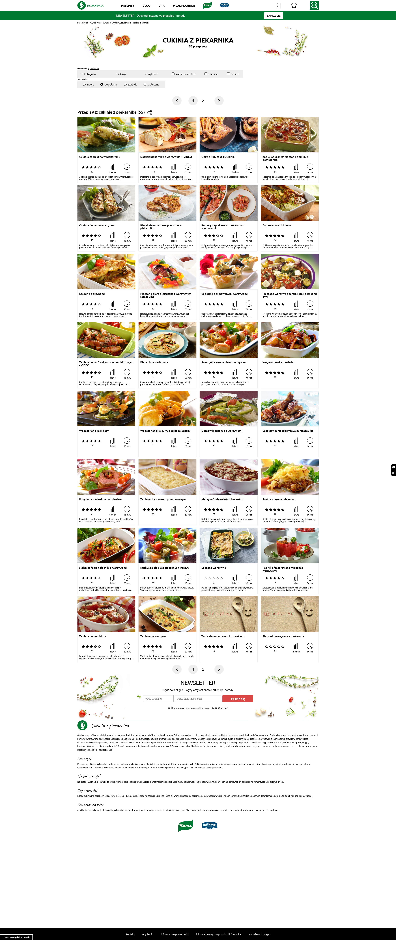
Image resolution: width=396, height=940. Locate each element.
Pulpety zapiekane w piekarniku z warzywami (223, 227)
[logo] (90, 5)
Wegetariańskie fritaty (94, 430)
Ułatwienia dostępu (259, 934)
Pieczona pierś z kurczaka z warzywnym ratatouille (165, 295)
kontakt (130, 934)
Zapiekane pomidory (92, 636)
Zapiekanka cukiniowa (277, 225)
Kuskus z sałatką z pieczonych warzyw (164, 567)
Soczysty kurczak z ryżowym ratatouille (288, 430)
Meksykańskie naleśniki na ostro (222, 499)
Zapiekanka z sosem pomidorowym (163, 499)
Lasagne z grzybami (92, 293)
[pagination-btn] (219, 100)
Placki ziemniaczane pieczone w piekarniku (161, 227)
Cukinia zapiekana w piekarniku (99, 156)
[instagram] (393, 473)
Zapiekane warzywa (153, 636)
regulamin (147, 934)
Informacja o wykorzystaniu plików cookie (218, 934)
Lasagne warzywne (213, 567)
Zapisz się (238, 699)
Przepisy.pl (82, 22)
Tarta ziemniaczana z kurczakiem (222, 636)
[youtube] (393, 467)
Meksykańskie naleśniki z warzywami (103, 567)
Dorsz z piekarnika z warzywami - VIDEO (166, 156)
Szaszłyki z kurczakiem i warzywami (224, 362)
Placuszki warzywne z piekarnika (284, 636)
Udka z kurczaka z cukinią (218, 156)
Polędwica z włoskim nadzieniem (100, 499)
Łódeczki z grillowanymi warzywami (224, 293)
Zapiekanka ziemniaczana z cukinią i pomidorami (286, 158)
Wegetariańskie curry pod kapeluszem (165, 430)
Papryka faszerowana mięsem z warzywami (283, 569)
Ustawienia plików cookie (16, 937)
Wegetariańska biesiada (278, 362)
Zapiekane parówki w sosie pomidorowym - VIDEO (106, 364)
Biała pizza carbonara (154, 362)
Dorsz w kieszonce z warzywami (221, 430)
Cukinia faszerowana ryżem (97, 225)
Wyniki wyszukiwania (99, 22)
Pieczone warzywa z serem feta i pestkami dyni (290, 295)
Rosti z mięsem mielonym (279, 499)
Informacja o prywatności (174, 934)
